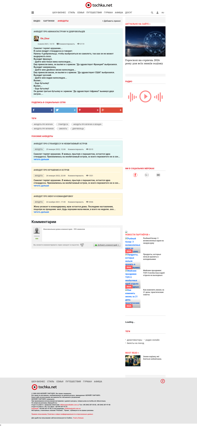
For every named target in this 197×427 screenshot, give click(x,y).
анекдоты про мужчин (43, 124)
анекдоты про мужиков (44, 128)
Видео (37, 21)
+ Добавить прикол (111, 21)
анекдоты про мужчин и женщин (87, 124)
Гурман (108, 12)
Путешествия (94, 12)
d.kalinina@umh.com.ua (72, 408)
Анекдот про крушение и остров (51, 170)
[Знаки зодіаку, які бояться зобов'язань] (132, 360)
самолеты (63, 128)
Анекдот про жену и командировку (53, 196)
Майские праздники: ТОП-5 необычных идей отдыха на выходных (154, 272)
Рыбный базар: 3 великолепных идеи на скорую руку (153, 240)
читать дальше (41, 159)
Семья (80, 12)
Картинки (48, 21)
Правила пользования (39, 414)
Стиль (71, 12)
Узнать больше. (78, 418)
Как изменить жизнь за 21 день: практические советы (153, 292)
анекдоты (39, 149)
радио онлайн (152, 340)
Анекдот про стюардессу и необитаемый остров (60, 143)
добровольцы (78, 128)
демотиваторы (134, 340)
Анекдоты (63, 21)
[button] (157, 12)
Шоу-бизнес (59, 12)
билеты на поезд (135, 343)
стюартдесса (63, 124)
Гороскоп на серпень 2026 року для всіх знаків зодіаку (144, 61)
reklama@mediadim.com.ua (69, 405)
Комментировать (67, 44)
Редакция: (35, 408)
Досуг (128, 12)
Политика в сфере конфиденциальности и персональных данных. (70, 414)
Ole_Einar (44, 38)
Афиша (119, 12)
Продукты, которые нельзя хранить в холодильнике (152, 256)
